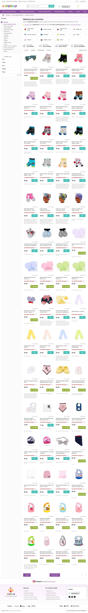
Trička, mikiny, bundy (8, 26)
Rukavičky (6, 35)
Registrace (84, 1)
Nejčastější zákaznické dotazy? (53, 599)
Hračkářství (5, 22)
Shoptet (73, 610)
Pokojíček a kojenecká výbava (10, 46)
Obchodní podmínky (28, 593)
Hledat (51, 6)
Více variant (50, 76)
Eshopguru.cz (84, 610)
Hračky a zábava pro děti (9, 47)
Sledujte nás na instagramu (49, 581)
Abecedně (49, 50)
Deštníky (6, 40)
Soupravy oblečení (8, 33)
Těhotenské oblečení (8, 49)
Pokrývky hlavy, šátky (8, 29)
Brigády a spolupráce (22, 1)
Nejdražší (33, 50)
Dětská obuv (6, 31)
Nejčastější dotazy (31, 1)
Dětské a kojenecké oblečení (10, 24)
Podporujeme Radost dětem (12, 1)
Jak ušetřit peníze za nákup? (52, 597)
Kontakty (3, 1)
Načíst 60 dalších (54, 574)
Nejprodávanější (41, 50)
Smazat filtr (19, 74)
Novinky (5, 51)
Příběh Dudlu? (49, 591)
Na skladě (7, 56)
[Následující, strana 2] (82, 575)
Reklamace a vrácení (29, 595)
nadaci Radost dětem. (76, 24)
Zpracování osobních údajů (30, 597)
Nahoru (27, 574)
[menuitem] (9, 11)
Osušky (5, 38)
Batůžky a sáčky (7, 42)
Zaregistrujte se (28, 24)
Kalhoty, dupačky (7, 27)
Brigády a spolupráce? (51, 595)
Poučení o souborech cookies (31, 599)
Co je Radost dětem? (51, 593)
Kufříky (5, 44)
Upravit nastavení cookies (15, 610)
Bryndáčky (6, 37)
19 (85, 574)
